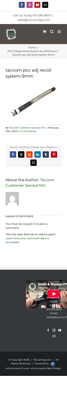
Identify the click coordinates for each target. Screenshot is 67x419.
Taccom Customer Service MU (27, 127)
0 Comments (28, 131)
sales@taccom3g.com (33, 20)
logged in (29, 224)
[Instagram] (53, 330)
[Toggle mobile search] (52, 32)
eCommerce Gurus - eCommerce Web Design (33, 368)
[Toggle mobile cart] (44, 32)
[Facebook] (48, 330)
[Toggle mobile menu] (59, 32)
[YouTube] (59, 330)
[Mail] (53, 335)
